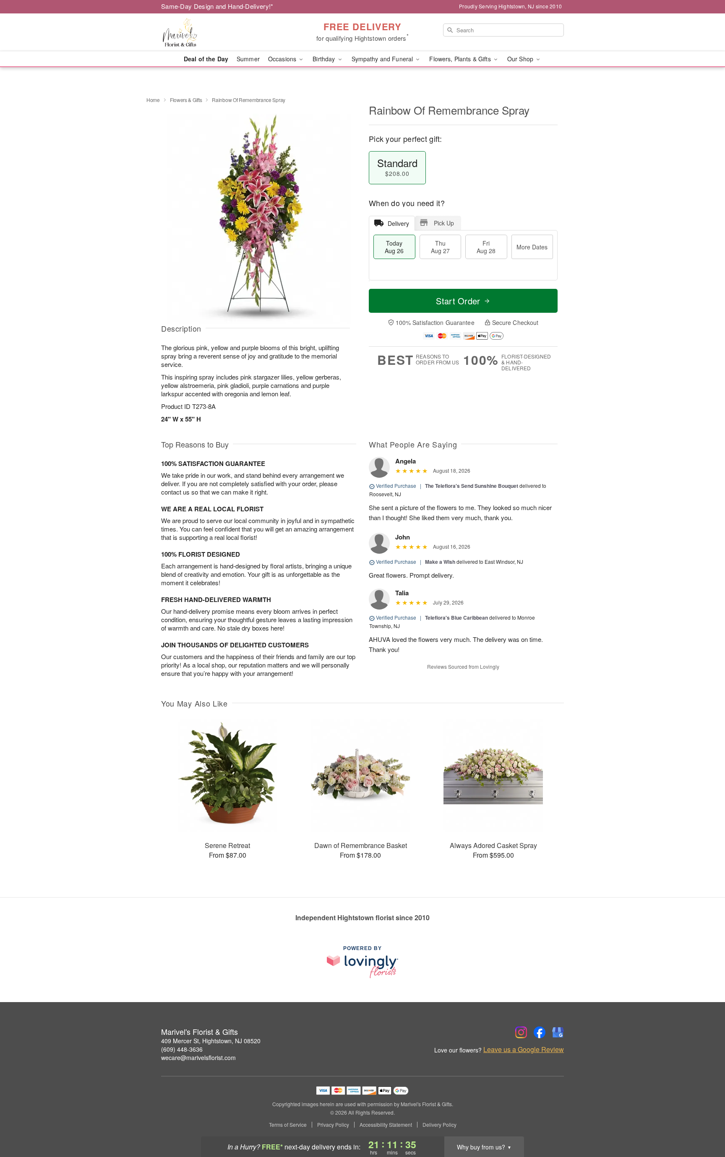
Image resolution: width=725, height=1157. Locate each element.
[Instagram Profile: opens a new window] (521, 1032)
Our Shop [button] (521, 59)
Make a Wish (440, 561)
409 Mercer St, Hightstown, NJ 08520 (211, 1041)
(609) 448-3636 (182, 1049)
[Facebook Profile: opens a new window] (539, 1032)
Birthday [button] (324, 59)
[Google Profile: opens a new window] (558, 1032)
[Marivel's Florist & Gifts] (221, 32)
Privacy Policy (333, 1124)
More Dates (532, 247)
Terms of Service (288, 1124)
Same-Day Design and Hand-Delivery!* (217, 6)
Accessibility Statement (386, 1124)
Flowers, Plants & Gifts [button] (460, 59)
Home (153, 99)
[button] (703, 1121)
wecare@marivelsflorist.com (198, 1057)
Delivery (398, 223)
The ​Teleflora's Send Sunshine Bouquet (471, 486)
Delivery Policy (439, 1124)
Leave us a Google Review (523, 1049)
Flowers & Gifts (186, 99)
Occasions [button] (283, 59)
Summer (248, 59)
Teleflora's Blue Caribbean (456, 617)
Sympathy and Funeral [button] (383, 59)
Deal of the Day (206, 59)
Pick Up (444, 223)
